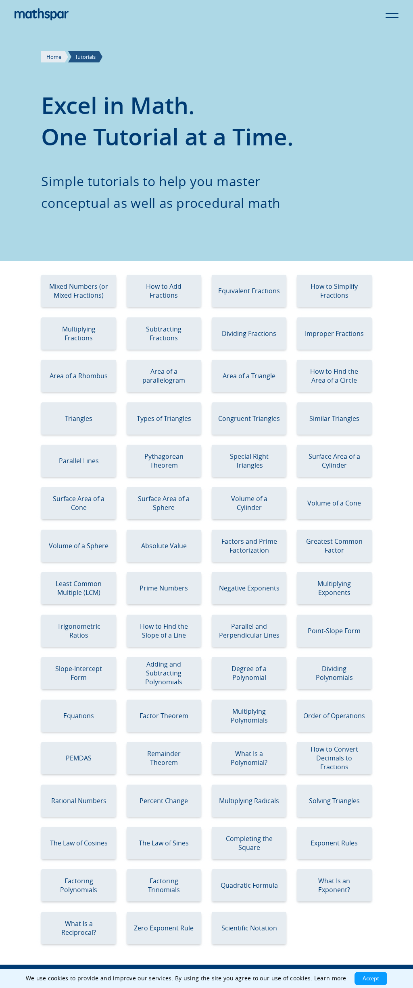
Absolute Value (164, 545)
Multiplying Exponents (334, 588)
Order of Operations (334, 715)
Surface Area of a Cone (78, 503)
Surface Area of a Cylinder (334, 461)
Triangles (78, 418)
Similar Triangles (334, 418)
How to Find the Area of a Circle (334, 376)
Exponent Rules (334, 843)
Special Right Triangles (249, 461)
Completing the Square (249, 843)
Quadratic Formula (249, 885)
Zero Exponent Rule (164, 928)
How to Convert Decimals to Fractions (334, 758)
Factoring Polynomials (78, 885)
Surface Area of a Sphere (164, 503)
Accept (371, 978)
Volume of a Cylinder (249, 503)
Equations (78, 715)
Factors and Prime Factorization (249, 546)
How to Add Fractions (163, 291)
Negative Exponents (249, 588)
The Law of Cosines (79, 843)
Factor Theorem (164, 715)
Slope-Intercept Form (78, 673)
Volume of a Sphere (78, 545)
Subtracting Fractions (163, 333)
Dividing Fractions (249, 333)
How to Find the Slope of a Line (164, 631)
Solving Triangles (334, 800)
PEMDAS (79, 758)
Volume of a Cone (334, 503)
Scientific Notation (249, 928)
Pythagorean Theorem (164, 461)
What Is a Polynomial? (249, 758)
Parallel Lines (79, 460)
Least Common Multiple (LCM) (79, 588)
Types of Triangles (164, 418)
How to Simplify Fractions (334, 291)
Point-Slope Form (334, 630)
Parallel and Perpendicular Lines (249, 631)
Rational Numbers (78, 800)
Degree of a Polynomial (249, 673)
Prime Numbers (164, 588)
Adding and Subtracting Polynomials (163, 673)
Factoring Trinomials (164, 885)
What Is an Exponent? (334, 885)
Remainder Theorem (164, 758)
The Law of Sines (164, 843)
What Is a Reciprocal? (78, 928)
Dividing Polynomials (334, 673)
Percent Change (164, 800)
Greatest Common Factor (334, 546)
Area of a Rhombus (79, 375)
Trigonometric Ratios (78, 631)
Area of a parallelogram (163, 376)
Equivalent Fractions (249, 290)
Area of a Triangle (249, 375)
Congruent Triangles (249, 418)
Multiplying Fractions (79, 333)
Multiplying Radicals (249, 800)
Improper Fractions (334, 333)
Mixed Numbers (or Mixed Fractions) (78, 291)
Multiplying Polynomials (249, 716)
